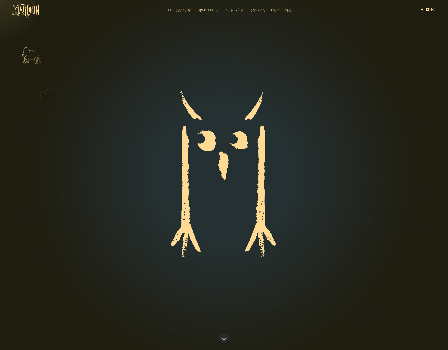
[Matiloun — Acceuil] (25, 15)
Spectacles (208, 10)
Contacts (257, 10)
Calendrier (233, 10)
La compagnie (180, 10)
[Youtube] (428, 10)
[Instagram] (434, 10)
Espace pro (281, 10)
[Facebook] (423, 10)
